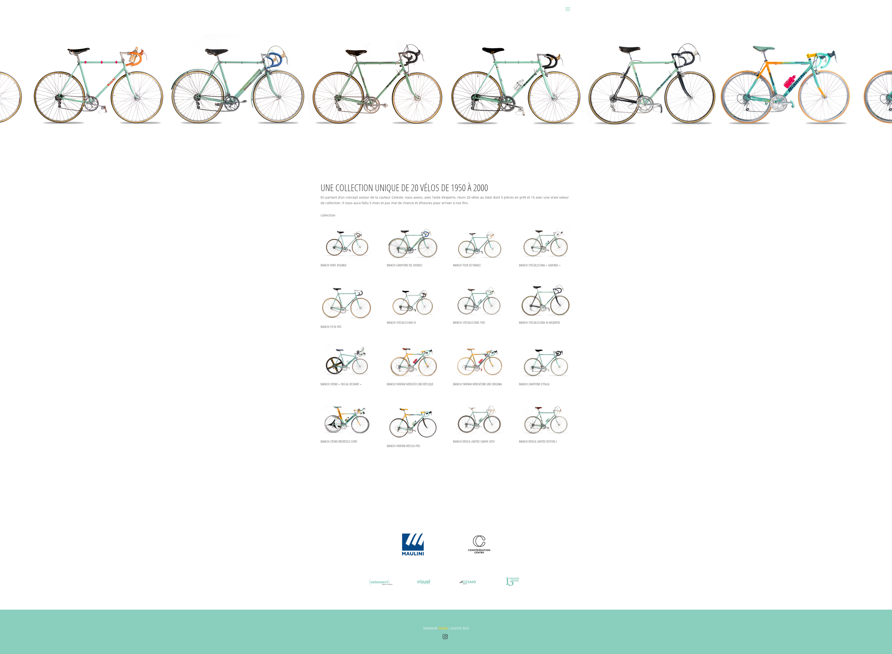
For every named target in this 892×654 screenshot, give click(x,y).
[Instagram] (445, 638)
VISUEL (443, 628)
